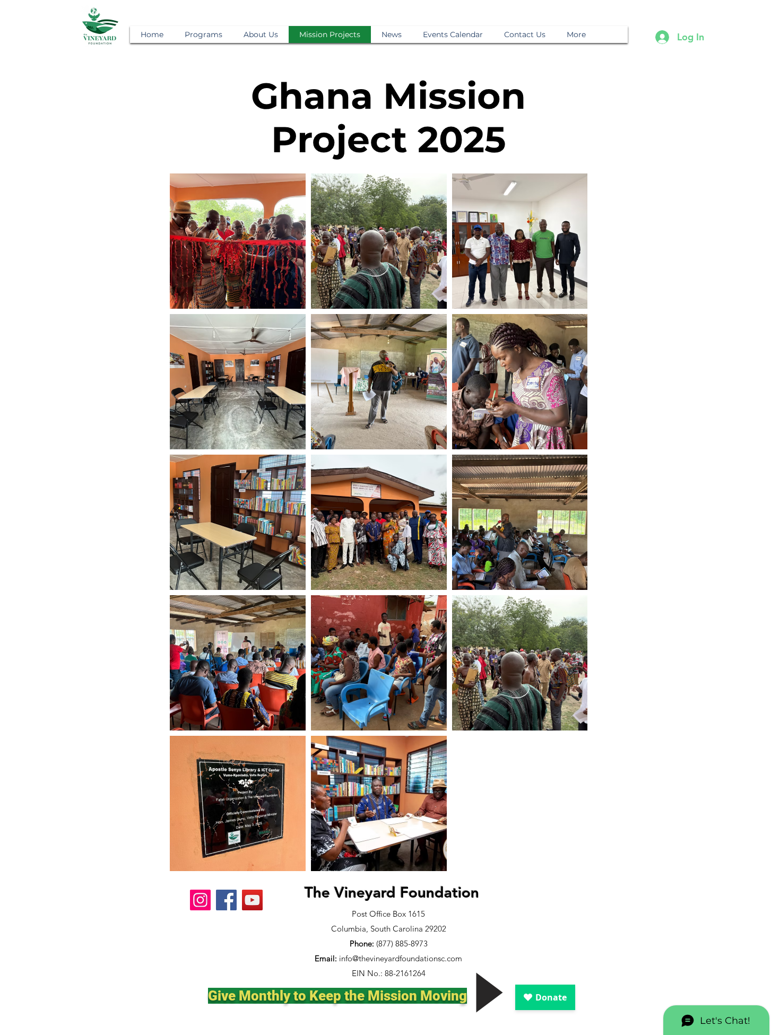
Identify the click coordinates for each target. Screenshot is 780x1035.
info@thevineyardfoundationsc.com (400, 958)
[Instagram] (200, 900)
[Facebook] (226, 900)
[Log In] (661, 37)
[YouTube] (252, 900)
